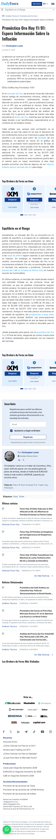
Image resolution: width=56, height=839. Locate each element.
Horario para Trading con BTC (17, 750)
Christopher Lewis (30, 452)
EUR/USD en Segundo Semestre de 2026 (22, 771)
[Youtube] (42, 732)
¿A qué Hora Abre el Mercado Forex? (20, 757)
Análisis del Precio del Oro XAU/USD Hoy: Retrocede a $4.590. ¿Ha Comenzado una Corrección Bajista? (37, 637)
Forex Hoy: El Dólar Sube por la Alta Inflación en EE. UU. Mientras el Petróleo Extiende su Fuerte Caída (36, 512)
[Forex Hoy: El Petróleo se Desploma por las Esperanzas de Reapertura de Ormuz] (10, 531)
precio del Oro (21, 117)
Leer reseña (12, 207)
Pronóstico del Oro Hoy (28, 16)
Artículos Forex (10, 742)
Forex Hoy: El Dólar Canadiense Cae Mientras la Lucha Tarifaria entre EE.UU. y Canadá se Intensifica (36, 558)
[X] (11, 732)
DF (3, 16)
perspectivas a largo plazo (41, 314)
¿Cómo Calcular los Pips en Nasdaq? (20, 753)
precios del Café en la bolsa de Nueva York (22, 270)
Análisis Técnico (12, 16)
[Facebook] (3, 732)
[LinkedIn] (19, 459)
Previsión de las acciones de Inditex (19, 793)
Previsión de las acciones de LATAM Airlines (23, 789)
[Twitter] (23, 459)
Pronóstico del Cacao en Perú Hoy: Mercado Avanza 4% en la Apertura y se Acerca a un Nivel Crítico (36, 613)
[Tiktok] (34, 731)
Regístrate (28, 437)
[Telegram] (26, 732)
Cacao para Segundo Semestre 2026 (20, 767)
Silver (21, 496)
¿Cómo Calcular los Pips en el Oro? (19, 745)
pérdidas (42, 138)
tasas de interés (14, 255)
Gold (15, 496)
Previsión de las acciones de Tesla (19, 785)
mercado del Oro (15, 93)
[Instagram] (50, 731)
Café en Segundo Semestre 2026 (18, 775)
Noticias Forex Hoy (10, 524)
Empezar (12, 199)
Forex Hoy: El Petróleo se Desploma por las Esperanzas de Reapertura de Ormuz (36, 535)
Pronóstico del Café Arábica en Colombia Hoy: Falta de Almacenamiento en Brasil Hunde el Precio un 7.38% (36, 590)
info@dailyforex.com (10, 802)
